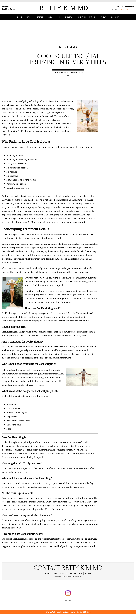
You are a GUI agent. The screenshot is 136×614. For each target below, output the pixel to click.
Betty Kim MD (64, 7)
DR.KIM (30, 17)
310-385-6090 (125, 9)
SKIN (58, 17)
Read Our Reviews (9, 9)
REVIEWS (103, 17)
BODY (50, 17)
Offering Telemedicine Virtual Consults (60, 612)
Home (19, 17)
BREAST (40, 17)
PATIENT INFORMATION (86, 17)
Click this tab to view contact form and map (68, 576)
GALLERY (68, 17)
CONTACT (115, 17)
